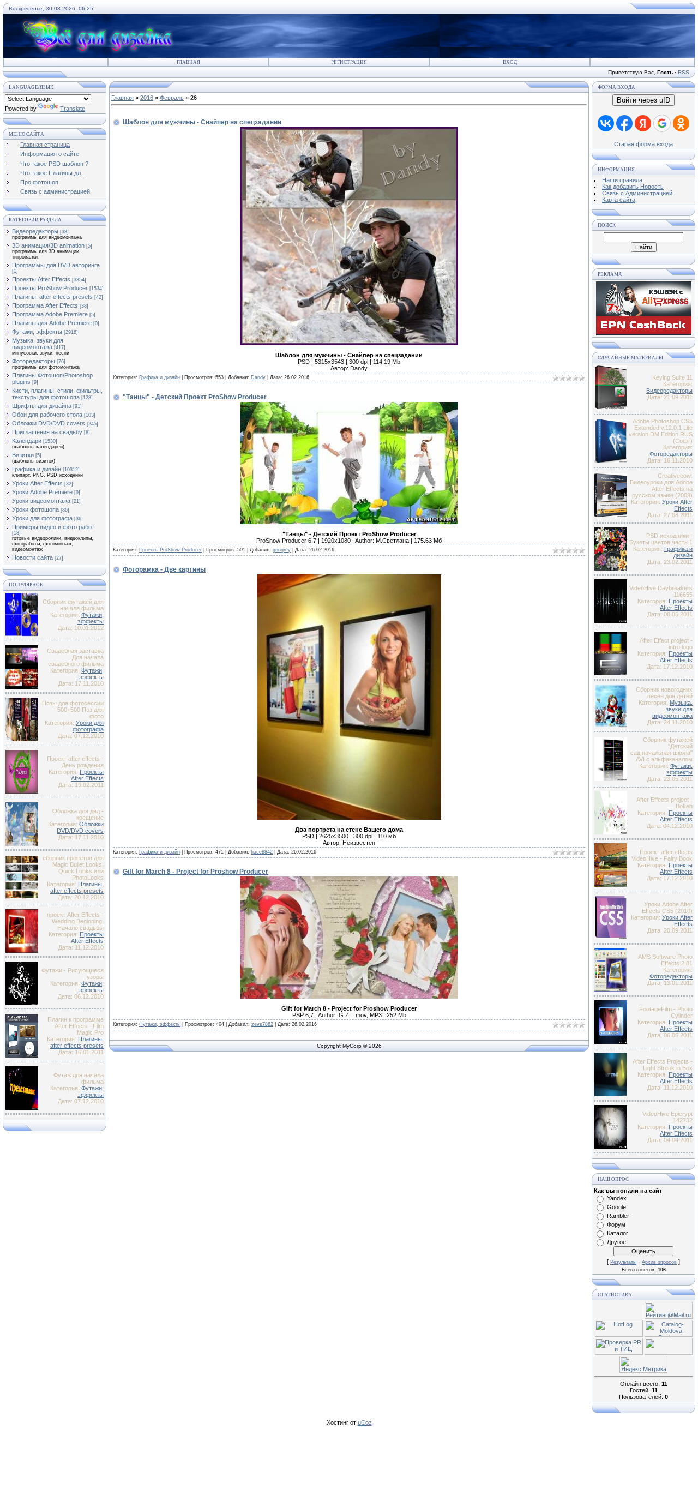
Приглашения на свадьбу (47, 432)
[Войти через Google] (662, 123)
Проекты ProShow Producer (50, 288)
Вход (510, 62)
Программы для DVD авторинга (56, 265)
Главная (188, 62)
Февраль (172, 97)
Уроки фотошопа (35, 509)
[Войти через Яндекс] (643, 123)
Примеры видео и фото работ (53, 527)
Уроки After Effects (37, 483)
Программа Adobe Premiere (50, 314)
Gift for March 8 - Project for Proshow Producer (195, 871)
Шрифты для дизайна (41, 406)
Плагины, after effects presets (52, 296)
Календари (26, 440)
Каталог (617, 1233)
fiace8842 (262, 852)
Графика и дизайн (36, 469)
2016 (146, 97)
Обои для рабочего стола (47, 414)
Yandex (617, 1198)
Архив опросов (659, 1262)
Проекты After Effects (41, 279)
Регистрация (349, 62)
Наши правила (622, 180)
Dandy (258, 377)
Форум (616, 1224)
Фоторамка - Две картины (164, 569)
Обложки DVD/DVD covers (48, 423)
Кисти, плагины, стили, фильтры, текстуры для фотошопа (57, 393)
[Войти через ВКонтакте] (606, 123)
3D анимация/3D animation (48, 245)
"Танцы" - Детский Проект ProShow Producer (195, 397)
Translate (72, 108)
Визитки (23, 455)
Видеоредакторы (35, 231)
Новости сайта (32, 557)
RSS (683, 72)
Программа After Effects (45, 305)
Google (616, 1207)
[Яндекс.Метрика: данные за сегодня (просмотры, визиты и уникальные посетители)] (643, 1364)
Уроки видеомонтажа (41, 500)
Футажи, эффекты (37, 331)
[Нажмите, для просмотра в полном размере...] (349, 343)
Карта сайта (618, 199)
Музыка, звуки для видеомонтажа (37, 343)
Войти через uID (643, 100)
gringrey (282, 550)
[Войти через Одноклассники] (681, 123)
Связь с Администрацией (637, 193)
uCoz (365, 1422)
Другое (616, 1242)
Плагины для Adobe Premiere (52, 323)
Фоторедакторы (33, 361)
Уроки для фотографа (42, 518)
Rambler (618, 1215)
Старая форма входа (643, 144)
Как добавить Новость (633, 186)
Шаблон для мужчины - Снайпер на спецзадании (202, 122)
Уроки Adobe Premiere (42, 492)
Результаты (623, 1262)
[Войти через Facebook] (624, 123)
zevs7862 (262, 1024)
